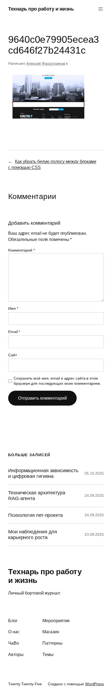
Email (14, 331)
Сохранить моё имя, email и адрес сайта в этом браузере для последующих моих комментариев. (57, 381)
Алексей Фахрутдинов (45, 63)
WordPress (94, 684)
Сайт (12, 355)
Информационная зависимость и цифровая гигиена (43, 473)
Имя (13, 308)
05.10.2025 (94, 473)
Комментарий (21, 250)
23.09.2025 (94, 534)
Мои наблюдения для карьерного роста (32, 534)
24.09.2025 (94, 495)
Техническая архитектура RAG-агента (36, 495)
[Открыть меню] (100, 9)
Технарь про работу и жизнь (41, 9)
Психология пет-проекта (35, 515)
